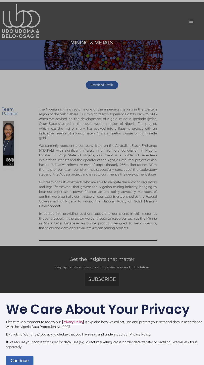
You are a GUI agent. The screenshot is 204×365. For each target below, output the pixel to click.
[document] (102, 182)
